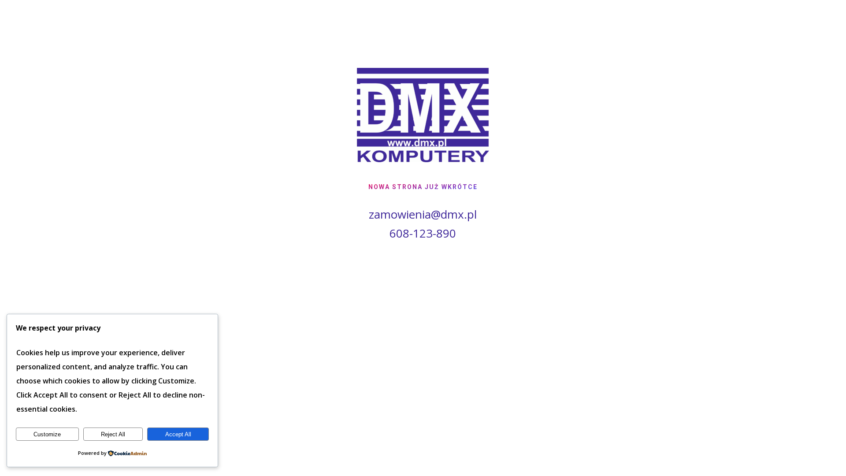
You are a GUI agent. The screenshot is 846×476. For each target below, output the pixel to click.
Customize (47, 434)
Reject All (113, 434)
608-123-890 (423, 233)
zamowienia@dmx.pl (423, 214)
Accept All (178, 434)
